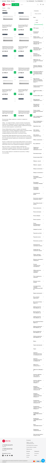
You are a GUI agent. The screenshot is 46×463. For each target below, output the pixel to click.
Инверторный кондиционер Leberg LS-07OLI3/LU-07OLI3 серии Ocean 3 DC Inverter (7, 47)
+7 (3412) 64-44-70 (7, 445)
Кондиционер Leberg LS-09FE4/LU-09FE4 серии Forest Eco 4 (23, 26)
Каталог (16, 4)
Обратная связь (29, 449)
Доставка (4, 1)
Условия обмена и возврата (31, 447)
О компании (36, 453)
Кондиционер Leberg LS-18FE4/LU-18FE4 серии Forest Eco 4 (7, 90)
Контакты (13, 1)
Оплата (8, 1)
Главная (3, 8)
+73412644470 (31, 1)
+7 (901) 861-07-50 (7, 449)
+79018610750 (40, 1)
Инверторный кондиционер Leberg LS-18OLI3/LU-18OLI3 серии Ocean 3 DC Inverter (7, 112)
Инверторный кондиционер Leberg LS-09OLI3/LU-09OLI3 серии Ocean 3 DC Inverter (8, 69)
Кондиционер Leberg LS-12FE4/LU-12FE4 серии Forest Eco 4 (23, 47)
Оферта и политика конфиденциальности (30, 443)
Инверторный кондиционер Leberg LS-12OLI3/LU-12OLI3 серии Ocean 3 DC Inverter (23, 69)
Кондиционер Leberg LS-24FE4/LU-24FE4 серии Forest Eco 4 (23, 90)
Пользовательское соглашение (31, 445)
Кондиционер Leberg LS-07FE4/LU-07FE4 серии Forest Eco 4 (7, 26)
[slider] (34, 24)
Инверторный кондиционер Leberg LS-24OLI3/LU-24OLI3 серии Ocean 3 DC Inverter (24, 112)
